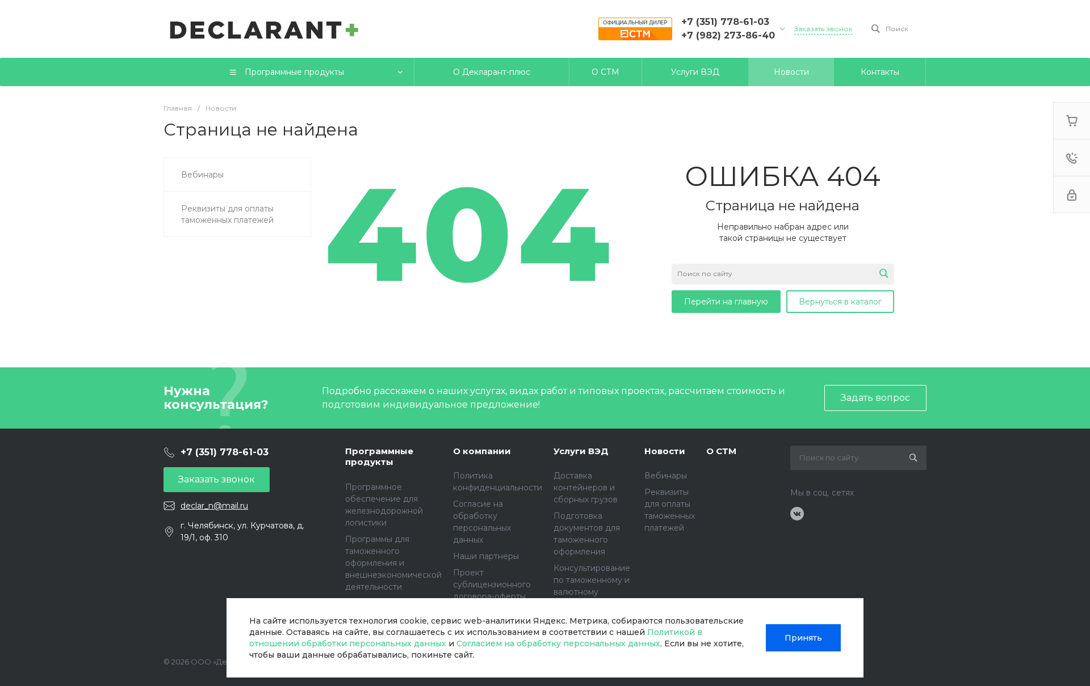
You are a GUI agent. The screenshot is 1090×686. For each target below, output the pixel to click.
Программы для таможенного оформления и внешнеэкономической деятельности (393, 563)
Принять (803, 638)
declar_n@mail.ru (214, 506)
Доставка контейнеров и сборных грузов (586, 488)
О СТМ (721, 451)
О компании (482, 451)
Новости (664, 451)
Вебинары (665, 476)
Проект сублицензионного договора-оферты (492, 585)
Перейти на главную (726, 302)
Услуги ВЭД (581, 451)
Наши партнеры (486, 556)
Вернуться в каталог (840, 302)
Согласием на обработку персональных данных (558, 643)
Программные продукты (379, 457)
